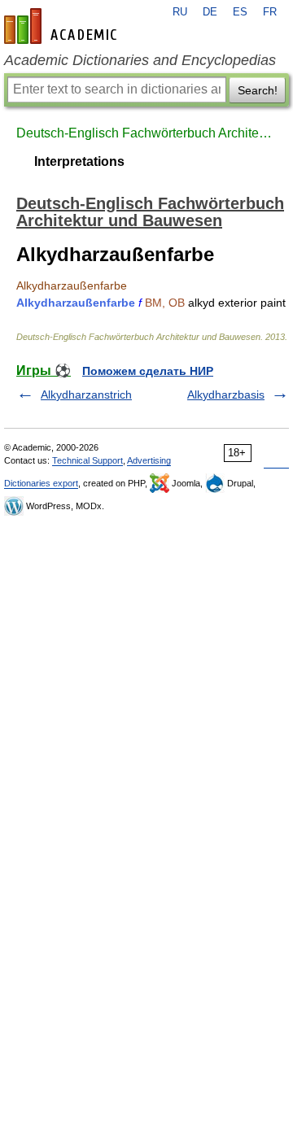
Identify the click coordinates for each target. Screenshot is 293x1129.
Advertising (149, 460)
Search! (258, 90)
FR (270, 12)
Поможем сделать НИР (147, 370)
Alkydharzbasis (226, 394)
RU (180, 12)
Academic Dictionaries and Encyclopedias (140, 60)
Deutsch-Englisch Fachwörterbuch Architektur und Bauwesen (146, 133)
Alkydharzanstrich (86, 394)
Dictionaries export (41, 483)
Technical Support (87, 460)
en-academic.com (62, 26)
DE (210, 12)
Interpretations (79, 161)
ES (240, 12)
